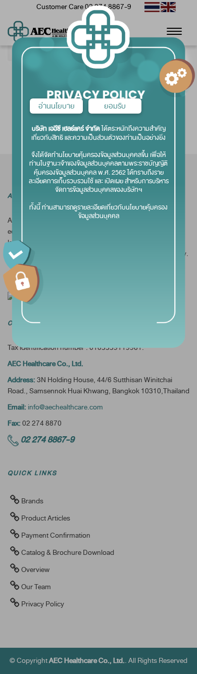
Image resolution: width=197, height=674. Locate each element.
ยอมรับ (115, 106)
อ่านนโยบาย (56, 106)
